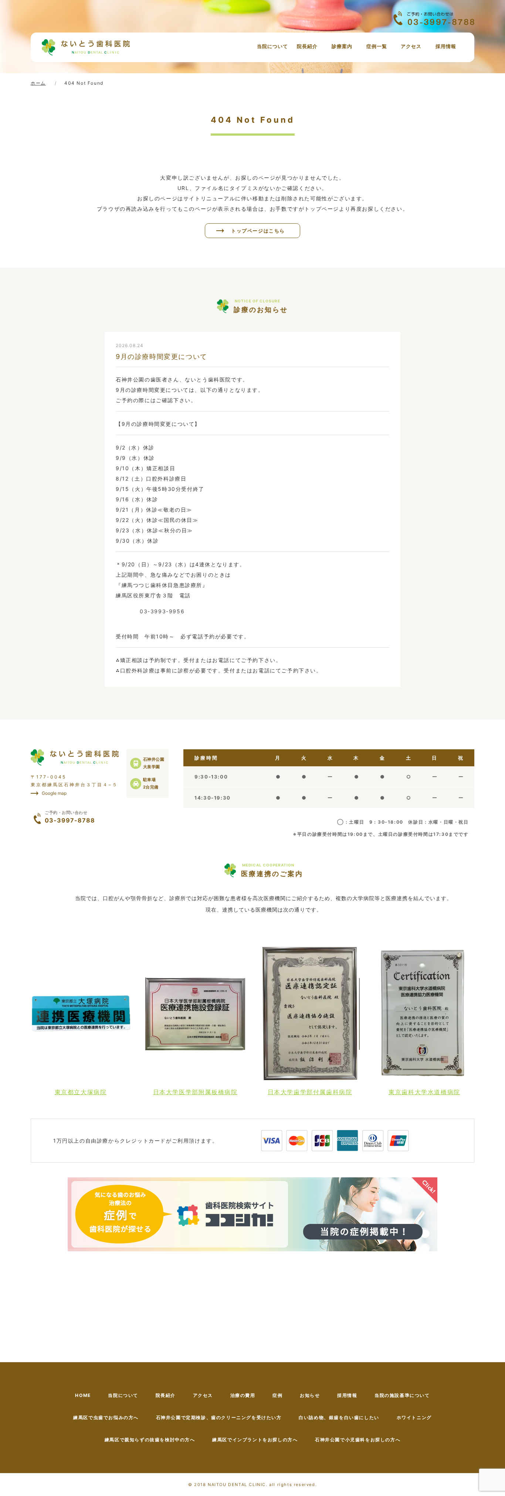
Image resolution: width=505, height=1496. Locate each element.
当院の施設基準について (402, 1395)
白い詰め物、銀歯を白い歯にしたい (339, 1417)
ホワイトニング (414, 1417)
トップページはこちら (258, 231)
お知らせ (310, 1395)
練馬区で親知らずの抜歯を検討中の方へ (150, 1439)
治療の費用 (242, 1395)
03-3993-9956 (162, 611)
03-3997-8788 (70, 817)
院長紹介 (307, 46)
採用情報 (445, 46)
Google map (54, 793)
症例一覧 (376, 46)
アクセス (411, 46)
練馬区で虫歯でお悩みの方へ (106, 1417)
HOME (83, 1395)
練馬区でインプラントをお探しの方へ (255, 1439)
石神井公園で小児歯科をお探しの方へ (357, 1439)
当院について (272, 46)
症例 (277, 1395)
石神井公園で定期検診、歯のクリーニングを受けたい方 (219, 1417)
